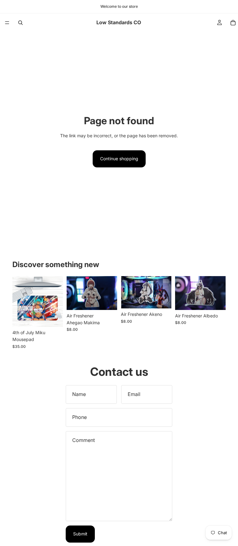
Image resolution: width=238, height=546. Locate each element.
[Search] (20, 23)
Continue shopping (119, 158)
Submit (80, 533)
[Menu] (7, 23)
